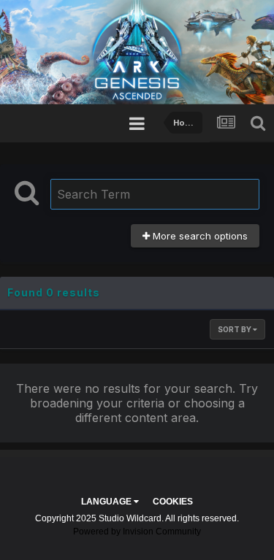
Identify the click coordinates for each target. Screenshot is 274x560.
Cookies (173, 501)
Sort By (235, 329)
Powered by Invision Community (137, 531)
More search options (199, 236)
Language (107, 501)
